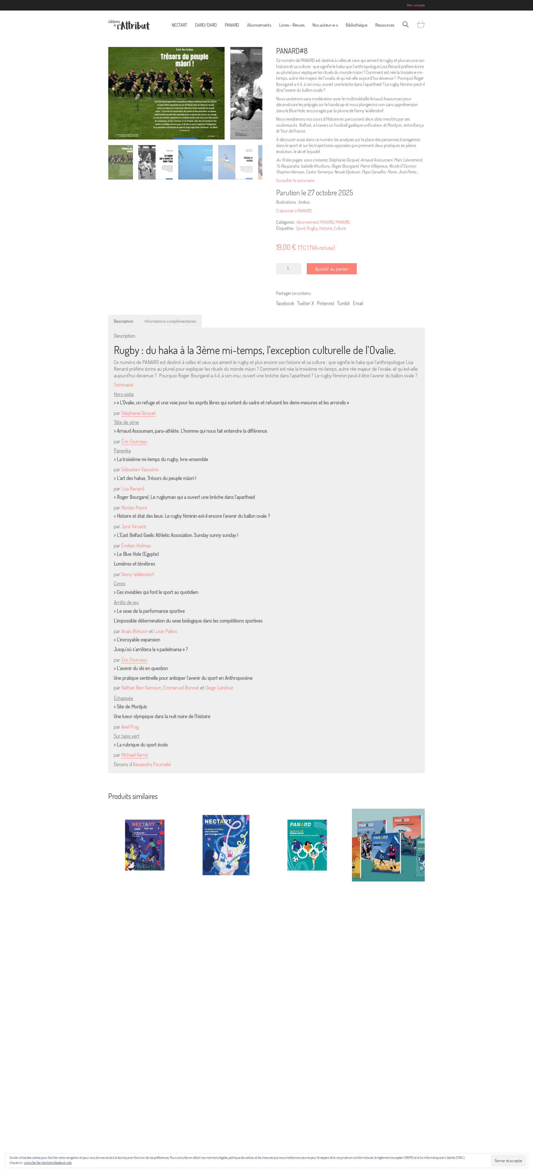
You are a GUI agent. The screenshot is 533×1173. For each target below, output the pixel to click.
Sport (300, 228)
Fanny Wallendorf (137, 574)
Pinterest (325, 303)
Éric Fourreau (134, 441)
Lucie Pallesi (165, 631)
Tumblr (343, 303)
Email (358, 303)
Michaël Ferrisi (134, 755)
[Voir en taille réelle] (115, 55)
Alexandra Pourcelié (152, 764)
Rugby (312, 228)
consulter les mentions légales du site (48, 1162)
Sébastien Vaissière (139, 469)
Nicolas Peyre (134, 507)
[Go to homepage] (129, 25)
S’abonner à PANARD (294, 210)
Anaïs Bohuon (134, 631)
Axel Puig (130, 727)
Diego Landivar (219, 688)
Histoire (325, 228)
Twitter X (305, 303)
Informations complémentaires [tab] (170, 321)
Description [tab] (123, 321)
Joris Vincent (133, 526)
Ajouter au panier (331, 269)
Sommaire (123, 385)
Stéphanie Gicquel (138, 413)
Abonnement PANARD (315, 222)
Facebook (285, 303)
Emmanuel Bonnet (181, 688)
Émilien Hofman (136, 545)
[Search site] (406, 25)
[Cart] (421, 24)
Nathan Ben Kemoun (141, 688)
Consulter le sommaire (295, 180)
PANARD (343, 222)
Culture (340, 228)
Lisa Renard (132, 488)
